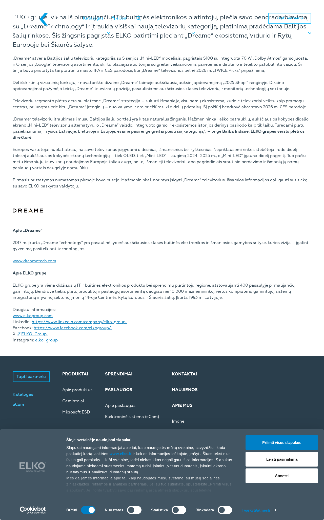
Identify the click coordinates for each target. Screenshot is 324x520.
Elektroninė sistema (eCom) (132, 416)
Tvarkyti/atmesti (256, 510)
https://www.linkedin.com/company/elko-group (79, 321)
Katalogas (93, 18)
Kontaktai (259, 33)
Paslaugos (177, 33)
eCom (122, 18)
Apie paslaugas (120, 405)
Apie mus (295, 33)
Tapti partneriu (290, 18)
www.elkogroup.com (33, 315)
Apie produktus (77, 389)
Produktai (93, 33)
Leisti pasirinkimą (281, 459)
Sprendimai (138, 33)
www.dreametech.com (34, 261)
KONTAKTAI (184, 374)
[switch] (134, 510)
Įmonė (178, 421)
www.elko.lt (121, 454)
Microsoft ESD (76, 412)
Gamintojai (73, 401)
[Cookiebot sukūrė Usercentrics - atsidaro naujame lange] (33, 510)
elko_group (47, 340)
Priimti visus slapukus (281, 442)
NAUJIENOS (185, 389)
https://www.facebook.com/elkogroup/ (73, 328)
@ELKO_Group (32, 334)
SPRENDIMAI (118, 374)
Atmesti (282, 476)
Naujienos (221, 33)
